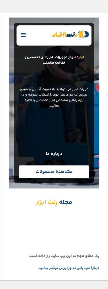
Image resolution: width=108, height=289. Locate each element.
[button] (23, 35)
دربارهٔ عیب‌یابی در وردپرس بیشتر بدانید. (68, 268)
